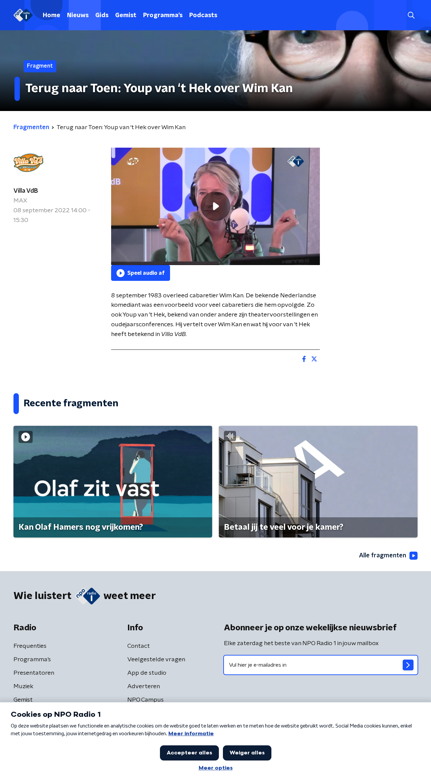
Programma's (163, 15)
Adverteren (143, 686)
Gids (101, 15)
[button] (411, 15)
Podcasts (203, 15)
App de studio (146, 673)
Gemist (125, 15)
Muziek (23, 686)
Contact (138, 646)
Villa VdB (25, 191)
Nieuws (78, 15)
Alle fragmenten (382, 556)
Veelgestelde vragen (156, 660)
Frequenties (29, 646)
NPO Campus (145, 700)
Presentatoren (33, 673)
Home (51, 15)
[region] (215, 206)
